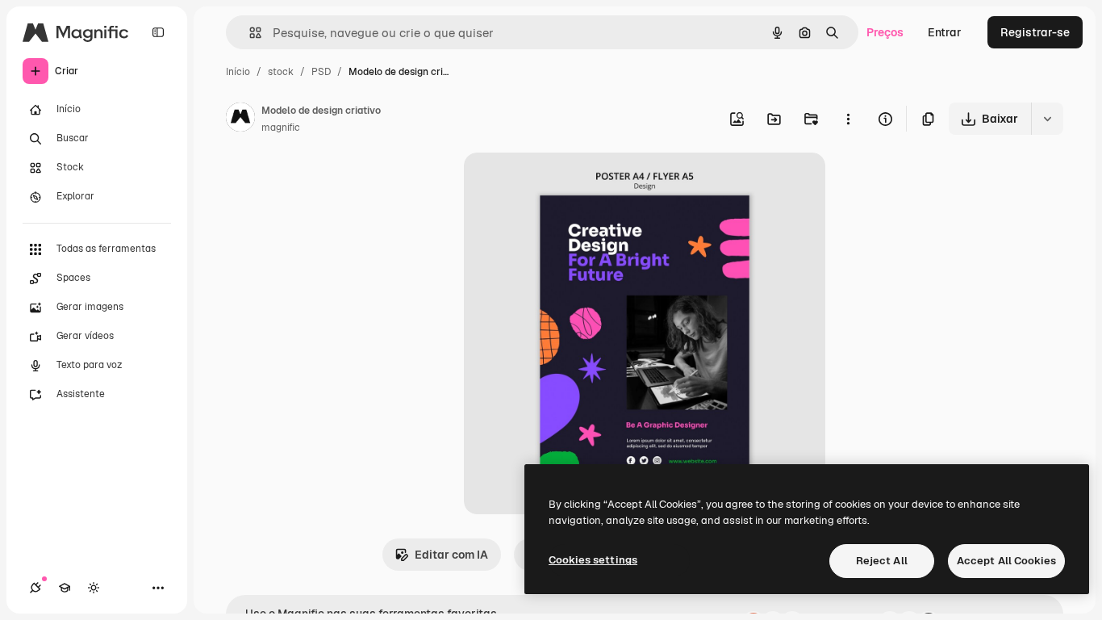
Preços (885, 32)
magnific (280, 127)
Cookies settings (593, 560)
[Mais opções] (848, 119)
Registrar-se (1035, 32)
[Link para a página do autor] (240, 119)
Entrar (945, 32)
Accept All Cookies (1006, 561)
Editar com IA (451, 554)
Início (238, 71)
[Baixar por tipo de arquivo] (1047, 119)
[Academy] (64, 588)
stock (281, 71)
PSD (321, 71)
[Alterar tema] (93, 588)
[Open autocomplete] (249, 33)
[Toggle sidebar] (158, 32)
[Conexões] (35, 588)
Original (567, 183)
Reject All (882, 561)
